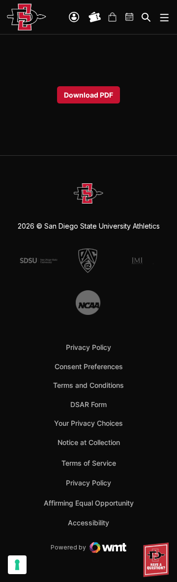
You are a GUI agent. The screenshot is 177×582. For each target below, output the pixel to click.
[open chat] (157, 560)
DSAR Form (88, 404)
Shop (112, 17)
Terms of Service (88, 462)
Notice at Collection (89, 442)
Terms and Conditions (88, 385)
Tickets (95, 17)
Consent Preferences (89, 366)
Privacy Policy (88, 347)
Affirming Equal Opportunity (89, 503)
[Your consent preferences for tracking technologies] (17, 564)
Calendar (130, 17)
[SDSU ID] (74, 17)
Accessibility (88, 522)
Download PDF (88, 95)
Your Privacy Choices (88, 423)
